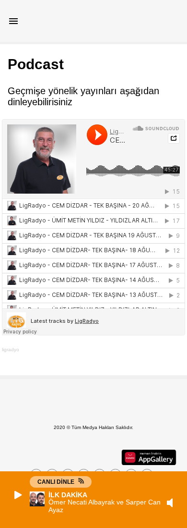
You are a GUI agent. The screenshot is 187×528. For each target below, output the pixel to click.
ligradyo (10, 349)
